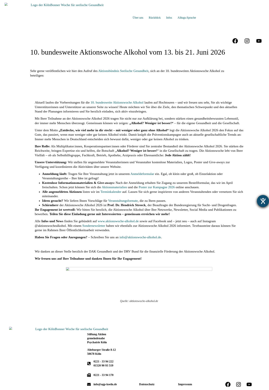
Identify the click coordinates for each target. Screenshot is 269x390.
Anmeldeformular (142, 174)
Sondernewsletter (93, 226)
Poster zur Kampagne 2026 (157, 187)
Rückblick (155, 17)
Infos (169, 17)
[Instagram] (247, 40)
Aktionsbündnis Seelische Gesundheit (123, 71)
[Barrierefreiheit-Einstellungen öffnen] (263, 201)
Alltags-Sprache (187, 17)
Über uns (138, 17)
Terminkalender (110, 192)
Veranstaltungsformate (123, 200)
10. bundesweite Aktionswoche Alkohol (117, 102)
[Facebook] (235, 40)
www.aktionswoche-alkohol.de (118, 221)
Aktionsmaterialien (114, 187)
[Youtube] (258, 40)
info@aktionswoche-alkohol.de (140, 237)
